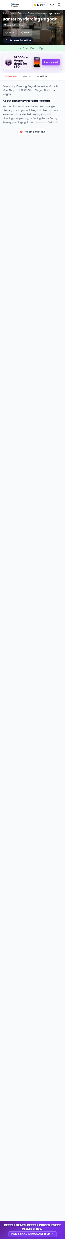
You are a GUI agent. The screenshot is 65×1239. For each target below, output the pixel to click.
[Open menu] (5, 5)
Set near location (18, 40)
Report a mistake (34, 131)
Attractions (8, 13)
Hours (26, 76)
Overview (11, 76)
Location (41, 76)
